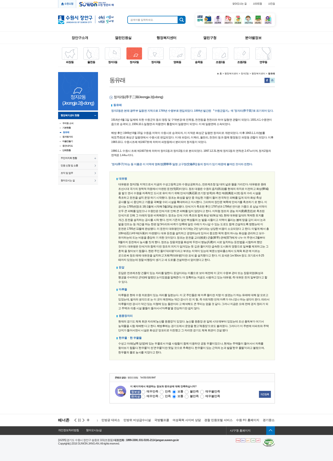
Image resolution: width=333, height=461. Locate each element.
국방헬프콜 (155, 420)
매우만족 (152, 391)
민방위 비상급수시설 (131, 420)
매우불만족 (212, 391)
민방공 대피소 (104, 420)
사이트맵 (257, 3)
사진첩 (271, 3)
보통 (180, 391)
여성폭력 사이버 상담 (180, 420)
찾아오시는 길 (239, 3)
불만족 (194, 391)
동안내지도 (67, 145)
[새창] (269, 439)
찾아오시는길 (94, 430)
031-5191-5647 (149, 377)
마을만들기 (67, 141)
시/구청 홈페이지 (240, 430)
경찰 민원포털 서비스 (212, 420)
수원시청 (68, 3)
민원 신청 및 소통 (69, 165)
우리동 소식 (67, 123)
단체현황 (66, 150)
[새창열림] (208, 16)
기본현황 (66, 127)
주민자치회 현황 (69, 158)
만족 (168, 391)
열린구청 (209, 38)
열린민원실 (123, 38)
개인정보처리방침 (68, 430)
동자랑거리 (67, 136)
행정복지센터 (166, 38)
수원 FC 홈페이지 (241, 420)
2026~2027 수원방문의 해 (95, 3)
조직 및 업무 (67, 173)
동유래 (66, 132)
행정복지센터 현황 (70, 115)
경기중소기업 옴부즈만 (272, 420)
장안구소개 (80, 38)
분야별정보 (253, 38)
